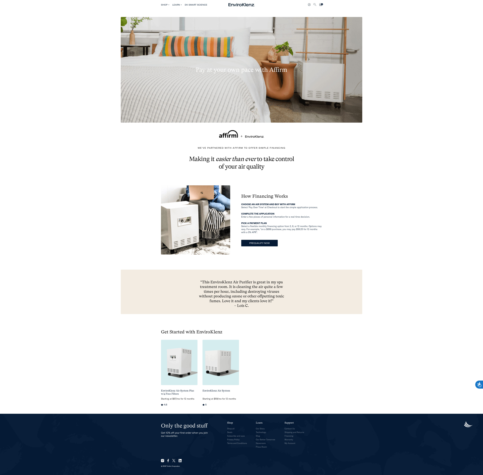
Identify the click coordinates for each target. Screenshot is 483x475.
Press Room (261, 447)
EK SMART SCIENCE (196, 5)
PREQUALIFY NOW (259, 243)
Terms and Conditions (237, 443)
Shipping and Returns (294, 432)
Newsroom (261, 443)
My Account (290, 443)
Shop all (230, 428)
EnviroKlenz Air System (216, 390)
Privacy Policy (233, 439)
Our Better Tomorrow (265, 439)
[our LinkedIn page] (180, 460)
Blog (258, 436)
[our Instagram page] (162, 460)
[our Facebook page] (168, 460)
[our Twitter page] (173, 460)
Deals (229, 432)
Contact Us (290, 428)
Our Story (260, 428)
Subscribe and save (236, 436)
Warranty (289, 439)
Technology (261, 432)
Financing (289, 436)
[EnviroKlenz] (241, 4)
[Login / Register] (309, 4)
